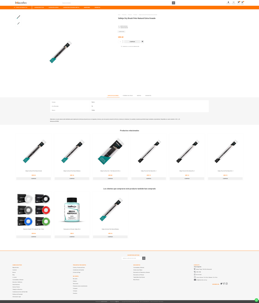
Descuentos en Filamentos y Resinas (141, 272)
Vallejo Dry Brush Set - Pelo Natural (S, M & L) (110, 171)
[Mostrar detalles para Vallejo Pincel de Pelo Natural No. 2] (149, 151)
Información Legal (17, 296)
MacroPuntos (136, 279)
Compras (75, 291)
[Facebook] (224, 284)
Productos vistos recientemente (80, 286)
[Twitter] (221, 284)
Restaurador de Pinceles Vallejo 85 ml (72, 229)
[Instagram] (226, 284)
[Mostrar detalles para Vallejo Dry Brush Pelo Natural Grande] (34, 151)
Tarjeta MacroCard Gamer (139, 277)
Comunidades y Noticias (18, 279)
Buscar (14, 272)
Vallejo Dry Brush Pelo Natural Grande (33, 171)
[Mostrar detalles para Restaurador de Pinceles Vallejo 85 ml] (72, 209)
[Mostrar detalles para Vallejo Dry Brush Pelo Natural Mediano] (72, 151)
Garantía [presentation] (148, 95)
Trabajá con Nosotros (17, 289)
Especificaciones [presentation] (113, 95)
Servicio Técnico (16, 287)
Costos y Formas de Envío (79, 267)
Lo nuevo (15, 277)
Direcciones (75, 283)
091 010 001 (199, 274)
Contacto (15, 270)
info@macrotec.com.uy (202, 280)
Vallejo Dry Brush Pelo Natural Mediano (72, 171)
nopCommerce (104, 301)
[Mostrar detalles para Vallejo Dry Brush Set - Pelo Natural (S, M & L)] (110, 151)
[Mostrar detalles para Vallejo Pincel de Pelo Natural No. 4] (225, 151)
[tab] (113, 95)
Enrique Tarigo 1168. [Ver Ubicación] (204, 269)
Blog (14, 274)
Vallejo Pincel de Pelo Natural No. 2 (148, 171)
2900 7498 (198, 272)
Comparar (233, 3)
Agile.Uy (117, 301)
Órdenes (75, 281)
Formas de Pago (76, 272)
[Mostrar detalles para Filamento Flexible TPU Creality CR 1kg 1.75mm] (34, 209)
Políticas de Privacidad (17, 294)
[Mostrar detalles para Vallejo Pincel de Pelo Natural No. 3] (187, 151)
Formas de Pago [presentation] (128, 95)
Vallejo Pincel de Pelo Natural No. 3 (187, 171)
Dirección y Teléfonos (17, 282)
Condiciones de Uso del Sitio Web (20, 291)
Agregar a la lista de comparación (131, 46)
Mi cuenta (228, 3)
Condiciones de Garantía (78, 270)
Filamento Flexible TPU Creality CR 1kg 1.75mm (33, 229)
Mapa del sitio (16, 267)
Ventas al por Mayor (137, 270)
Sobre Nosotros (16, 284)
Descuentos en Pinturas (138, 274)
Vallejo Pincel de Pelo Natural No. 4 (225, 171)
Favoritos (75, 293)
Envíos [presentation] (139, 95)
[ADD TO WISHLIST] (142, 41)
